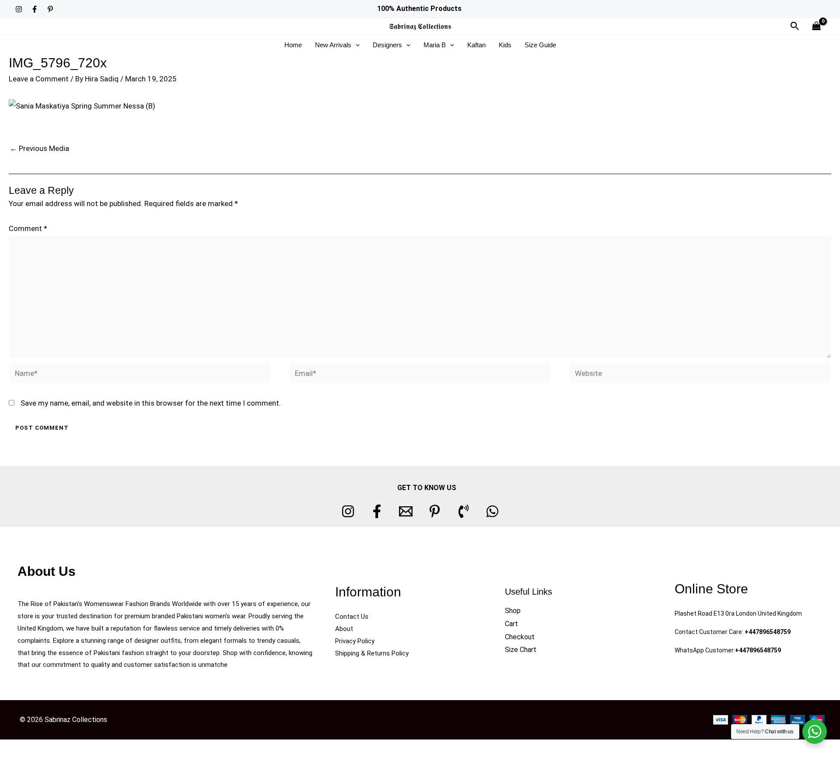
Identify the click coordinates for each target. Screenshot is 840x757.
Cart (511, 624)
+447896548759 (768, 631)
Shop (513, 610)
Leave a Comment (39, 78)
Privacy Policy (354, 641)
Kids (505, 45)
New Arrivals (333, 45)
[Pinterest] (50, 9)
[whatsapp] (492, 511)
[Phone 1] (463, 511)
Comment (28, 228)
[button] (795, 26)
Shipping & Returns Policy (372, 653)
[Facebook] (34, 9)
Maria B (435, 45)
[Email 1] (406, 511)
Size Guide (540, 45)
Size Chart (520, 649)
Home (293, 45)
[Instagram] (18, 9)
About (344, 629)
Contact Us (351, 616)
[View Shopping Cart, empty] (816, 26)
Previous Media (39, 148)
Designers (387, 45)
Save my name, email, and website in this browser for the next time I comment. (151, 403)
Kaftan (476, 45)
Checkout (520, 637)
